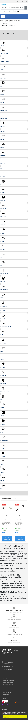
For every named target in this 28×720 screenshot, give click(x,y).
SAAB (2, 408)
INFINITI (2, 225)
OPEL (2, 359)
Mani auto (5, 690)
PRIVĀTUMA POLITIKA (8, 682)
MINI (1, 335)
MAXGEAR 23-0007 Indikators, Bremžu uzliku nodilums (6, 514)
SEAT (2, 416)
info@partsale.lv (8, 666)
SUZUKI (2, 456)
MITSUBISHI (3, 343)
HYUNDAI (3, 217)
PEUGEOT (3, 367)
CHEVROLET (4, 110)
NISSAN (2, 351)
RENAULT (3, 383)
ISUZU (2, 233)
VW (1, 489)
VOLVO (2, 481)
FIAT (1, 184)
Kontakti (5, 678)
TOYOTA (3, 472)
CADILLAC (3, 102)
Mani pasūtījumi (7, 692)
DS (1, 168)
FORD (2, 192)
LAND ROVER (4, 290)
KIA (1, 265)
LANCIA (2, 281)
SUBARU (2, 448)
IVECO (2, 241)
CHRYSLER (3, 118)
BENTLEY (3, 78)
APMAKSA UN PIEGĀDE (8, 680)
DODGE (2, 163)
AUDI (1, 70)
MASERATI (3, 306)
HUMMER (3, 208)
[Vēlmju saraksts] (10, 11)
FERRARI (2, 176)
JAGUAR (2, 249)
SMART (2, 432)
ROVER (2, 400)
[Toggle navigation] (3, 16)
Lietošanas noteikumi (8, 684)
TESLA (2, 464)
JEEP (1, 257)
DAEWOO (3, 147)
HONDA (2, 200)
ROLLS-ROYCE (4, 391)
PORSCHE (3, 375)
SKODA (2, 424)
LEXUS (2, 298)
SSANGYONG (4, 440)
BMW (2, 86)
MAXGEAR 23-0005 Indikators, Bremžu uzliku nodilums (19, 514)
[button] (5, 11)
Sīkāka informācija (7, 538)
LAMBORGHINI (4, 273)
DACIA (2, 139)
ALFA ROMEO (4, 53)
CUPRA (2, 131)
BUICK (2, 94)
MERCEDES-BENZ (5, 327)
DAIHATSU (3, 155)
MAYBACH (3, 310)
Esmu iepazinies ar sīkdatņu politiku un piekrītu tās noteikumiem (14, 716)
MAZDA (2, 318)
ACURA (2, 45)
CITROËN (3, 126)
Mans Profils (6, 694)
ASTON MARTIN (5, 62)
